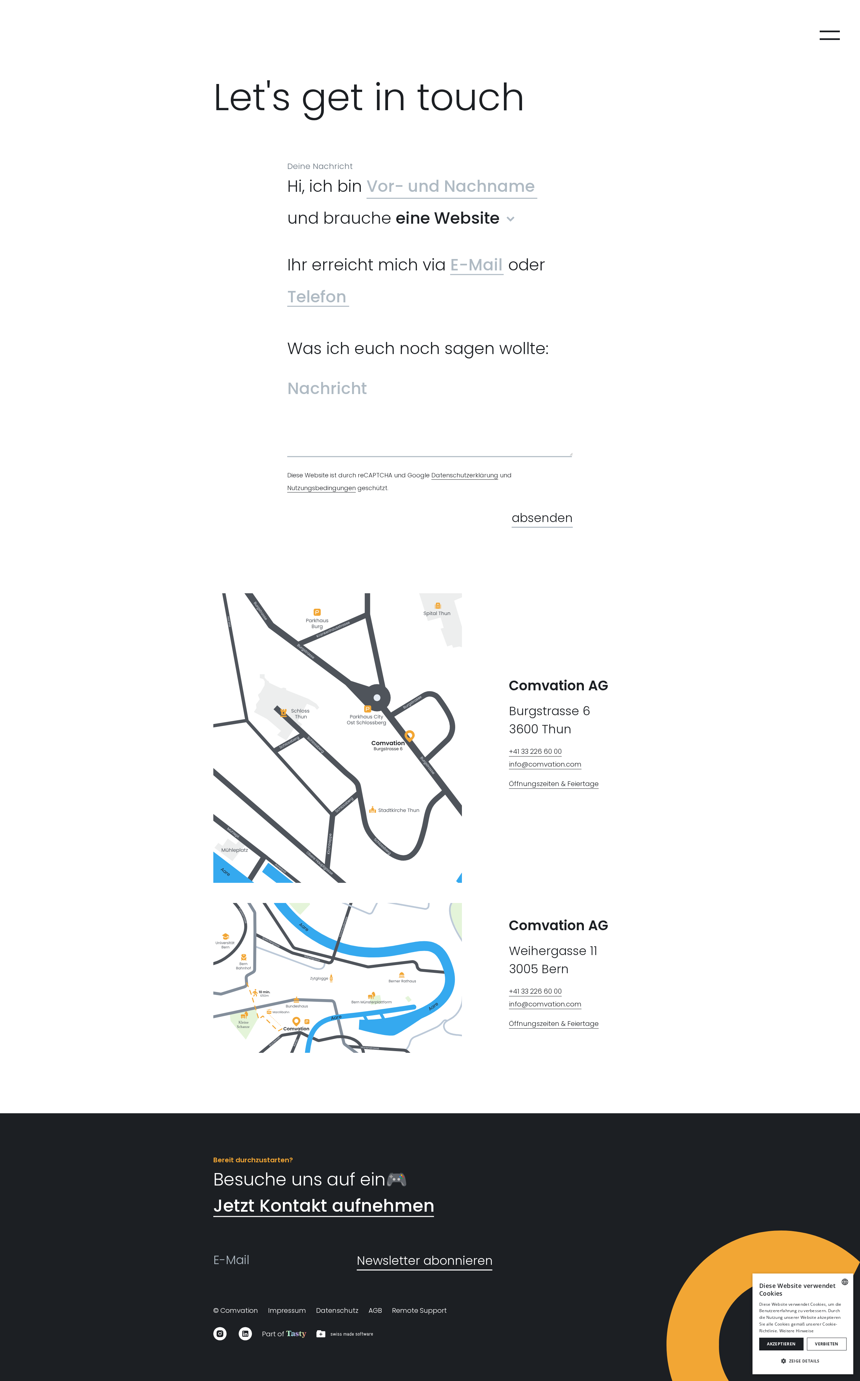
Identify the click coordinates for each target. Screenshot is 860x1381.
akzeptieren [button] (781, 1344)
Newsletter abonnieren (425, 1260)
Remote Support (419, 1310)
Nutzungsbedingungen (321, 488)
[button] (803, 1361)
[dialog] (802, 1324)
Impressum (287, 1310)
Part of (274, 1334)
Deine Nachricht (320, 166)
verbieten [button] (826, 1344)
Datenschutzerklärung (464, 475)
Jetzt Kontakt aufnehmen (324, 1205)
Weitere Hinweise (796, 1331)
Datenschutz (337, 1310)
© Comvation (235, 1310)
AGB (375, 1310)
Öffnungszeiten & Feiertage (554, 783)
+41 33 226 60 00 (535, 751)
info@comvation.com (545, 764)
